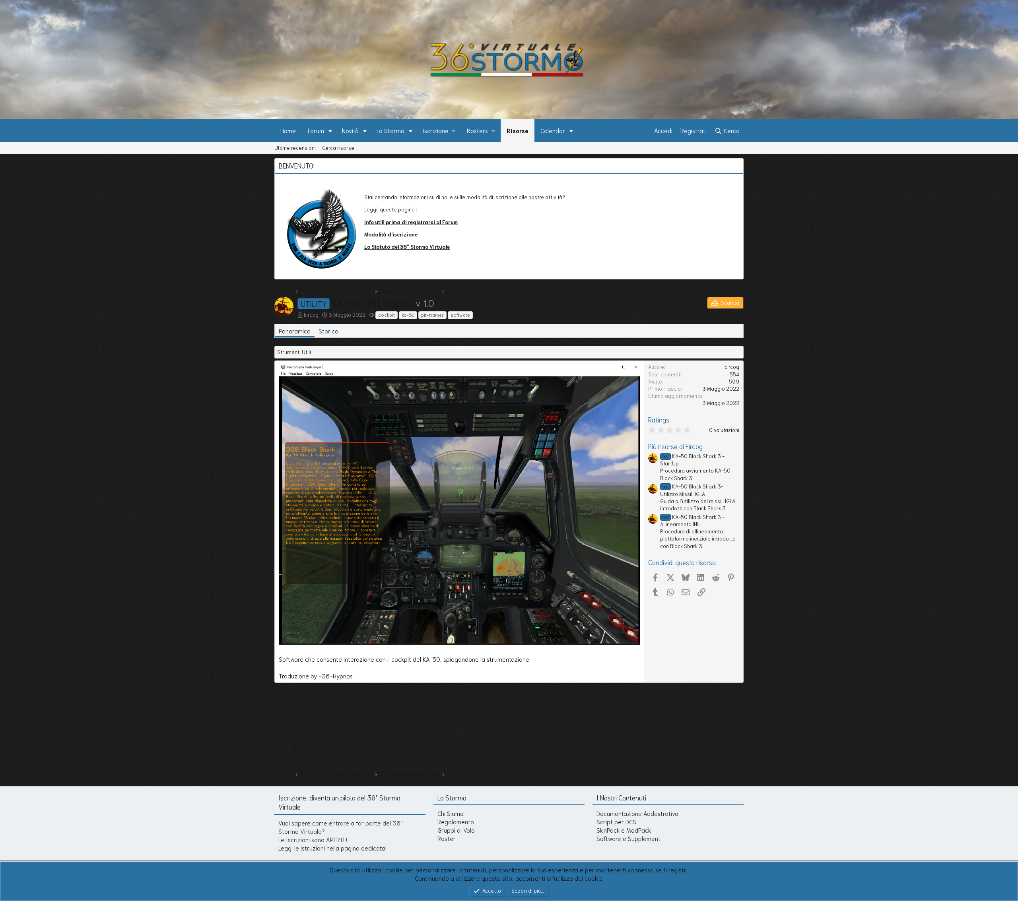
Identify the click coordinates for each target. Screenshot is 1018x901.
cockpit (386, 315)
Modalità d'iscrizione (391, 234)
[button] (330, 130)
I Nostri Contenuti (621, 797)
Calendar (552, 130)
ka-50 (408, 315)
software (460, 315)
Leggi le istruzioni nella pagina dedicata (331, 848)
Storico (328, 331)
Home (288, 130)
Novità (350, 130)
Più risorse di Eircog (675, 446)
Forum (316, 130)
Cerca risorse (338, 147)
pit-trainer (432, 315)
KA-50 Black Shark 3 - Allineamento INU (692, 520)
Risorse (517, 130)
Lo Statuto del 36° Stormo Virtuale (407, 246)
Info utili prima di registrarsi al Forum (411, 222)
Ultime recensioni (295, 147)
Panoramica (295, 331)
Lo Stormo (390, 130)
